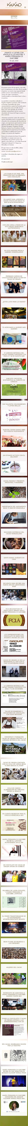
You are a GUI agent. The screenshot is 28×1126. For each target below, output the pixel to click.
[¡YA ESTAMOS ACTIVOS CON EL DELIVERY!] (14, 466)
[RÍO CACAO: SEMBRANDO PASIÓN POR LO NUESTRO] (14, 1055)
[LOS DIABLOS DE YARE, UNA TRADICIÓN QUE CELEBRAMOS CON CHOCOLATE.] (14, 184)
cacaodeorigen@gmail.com (13, 151)
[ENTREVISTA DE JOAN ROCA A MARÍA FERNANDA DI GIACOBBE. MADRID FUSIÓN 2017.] (14, 1003)
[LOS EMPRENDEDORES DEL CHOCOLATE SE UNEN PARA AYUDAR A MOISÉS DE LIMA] (14, 645)
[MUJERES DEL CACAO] (14, 978)
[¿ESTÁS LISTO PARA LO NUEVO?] (14, 312)
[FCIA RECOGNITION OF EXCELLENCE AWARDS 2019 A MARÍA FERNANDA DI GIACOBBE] (14, 619)
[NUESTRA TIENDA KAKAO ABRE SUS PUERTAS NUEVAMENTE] (14, 440)
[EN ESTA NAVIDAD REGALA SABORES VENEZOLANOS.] (14, 261)
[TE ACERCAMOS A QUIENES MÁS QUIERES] (14, 338)
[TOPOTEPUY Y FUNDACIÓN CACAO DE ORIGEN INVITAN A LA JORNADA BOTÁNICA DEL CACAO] (14, 747)
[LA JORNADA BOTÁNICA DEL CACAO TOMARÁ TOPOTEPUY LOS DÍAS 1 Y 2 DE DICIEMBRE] (14, 696)
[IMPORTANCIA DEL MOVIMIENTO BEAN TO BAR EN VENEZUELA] (14, 517)
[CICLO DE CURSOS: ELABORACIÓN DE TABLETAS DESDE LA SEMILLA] (14, 799)
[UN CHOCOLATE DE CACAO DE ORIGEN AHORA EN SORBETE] (14, 875)
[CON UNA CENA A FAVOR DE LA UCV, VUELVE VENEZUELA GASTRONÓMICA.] (14, 235)
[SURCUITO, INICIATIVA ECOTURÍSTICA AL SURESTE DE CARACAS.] (14, 389)
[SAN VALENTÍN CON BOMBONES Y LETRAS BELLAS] (14, 415)
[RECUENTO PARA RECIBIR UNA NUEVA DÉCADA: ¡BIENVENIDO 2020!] (14, 594)
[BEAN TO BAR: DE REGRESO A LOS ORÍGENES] (14, 952)
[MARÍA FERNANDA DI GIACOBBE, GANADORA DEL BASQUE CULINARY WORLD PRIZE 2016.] (14, 1106)
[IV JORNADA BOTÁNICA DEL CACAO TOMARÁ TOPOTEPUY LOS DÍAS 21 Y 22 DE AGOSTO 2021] (14, 363)
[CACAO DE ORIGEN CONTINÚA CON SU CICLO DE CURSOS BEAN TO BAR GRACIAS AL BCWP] (14, 773)
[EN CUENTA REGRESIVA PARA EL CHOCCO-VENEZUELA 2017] (14, 824)
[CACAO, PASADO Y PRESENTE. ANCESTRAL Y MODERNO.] (14, 491)
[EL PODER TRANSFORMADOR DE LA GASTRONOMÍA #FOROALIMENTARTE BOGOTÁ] (14, 927)
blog (14, 18)
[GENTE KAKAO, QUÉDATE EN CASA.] (14, 568)
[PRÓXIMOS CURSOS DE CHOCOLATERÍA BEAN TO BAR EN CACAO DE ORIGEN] (14, 287)
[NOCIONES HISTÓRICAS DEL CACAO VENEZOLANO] (14, 543)
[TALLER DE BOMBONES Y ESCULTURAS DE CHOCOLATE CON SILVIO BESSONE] (14, 722)
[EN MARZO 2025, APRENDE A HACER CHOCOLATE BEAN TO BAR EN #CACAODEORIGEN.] (14, 210)
